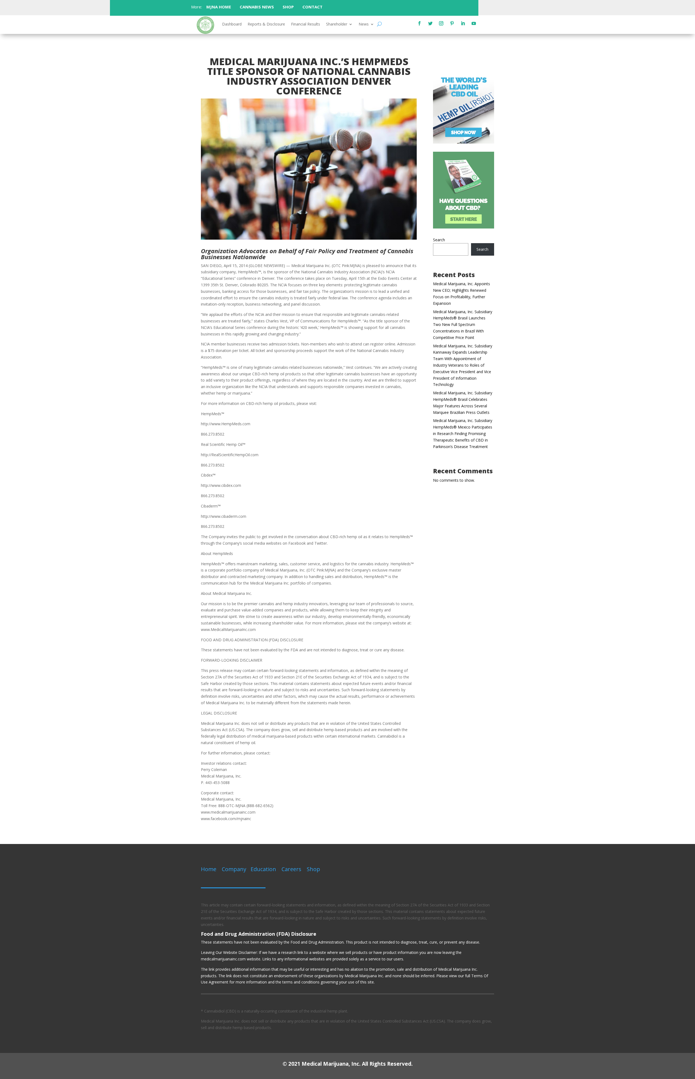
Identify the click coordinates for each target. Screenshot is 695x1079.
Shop (313, 869)
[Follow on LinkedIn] (463, 23)
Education (263, 869)
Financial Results (305, 24)
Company (234, 869)
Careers (291, 869)
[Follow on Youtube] (473, 23)
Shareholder (336, 24)
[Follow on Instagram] (441, 23)
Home (208, 869)
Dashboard (232, 24)
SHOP (288, 6)
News (364, 24)
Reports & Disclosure (266, 24)
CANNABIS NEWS (257, 6)
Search (439, 239)
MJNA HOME (218, 6)
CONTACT (313, 6)
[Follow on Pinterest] (452, 23)
